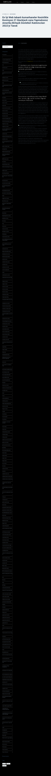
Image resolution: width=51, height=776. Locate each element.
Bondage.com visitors (5, 231)
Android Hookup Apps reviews (7, 121)
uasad (3, 727)
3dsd (3, 70)
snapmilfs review (5, 688)
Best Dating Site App (5, 173)
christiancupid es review (6, 323)
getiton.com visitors (5, 442)
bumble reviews (4, 259)
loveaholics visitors (5, 542)
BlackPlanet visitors (5, 218)
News (3, 582)
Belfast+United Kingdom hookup (7, 166)
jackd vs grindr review (5, 502)
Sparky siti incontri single (6, 693)
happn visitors (4, 460)
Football (3, 411)
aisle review (4, 105)
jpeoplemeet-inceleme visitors (7, 510)
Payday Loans (4, 612)
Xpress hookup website (6, 741)
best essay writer (5, 180)
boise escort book (5, 228)
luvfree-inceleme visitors (6, 557)
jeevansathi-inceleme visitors (6, 507)
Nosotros (27, 2)
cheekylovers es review (6, 303)
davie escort (4, 362)
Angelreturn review (5, 123)
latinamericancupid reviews (6, 517)
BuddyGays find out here (6, 254)
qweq (3, 649)
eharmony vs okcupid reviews (7, 387)
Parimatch (3, 607)
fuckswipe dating (5, 434)
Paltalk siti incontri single (6, 599)
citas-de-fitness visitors (6, 334)
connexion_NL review (5, 339)
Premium (8, 763)
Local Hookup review (5, 537)
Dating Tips (4, 352)
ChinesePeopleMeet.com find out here (7, 314)
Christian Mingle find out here (6, 321)
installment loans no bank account (7, 479)
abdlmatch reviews (5, 77)
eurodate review (4, 390)
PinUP (3, 625)
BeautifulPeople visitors (6, 164)
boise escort (4, 226)
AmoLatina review (5, 113)
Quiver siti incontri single (6, 647)
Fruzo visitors (4, 426)
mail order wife (4, 563)
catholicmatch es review (6, 275)
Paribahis (3, 604)
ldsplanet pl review (5, 520)
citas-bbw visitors (5, 326)
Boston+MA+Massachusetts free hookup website (7, 240)
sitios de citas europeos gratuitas (7, 684)
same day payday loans (5, 658)
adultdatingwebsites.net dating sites (7, 86)
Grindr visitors (4, 452)
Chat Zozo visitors (5, 291)
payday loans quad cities (6, 617)
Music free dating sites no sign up (7, 573)
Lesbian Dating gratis (5, 525)
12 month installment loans (6, 59)
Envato (4, 763)
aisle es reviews (4, 102)
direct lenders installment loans (7, 369)
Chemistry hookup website (6, 306)
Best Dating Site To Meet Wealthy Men (7, 176)
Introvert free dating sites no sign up (7, 493)
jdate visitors (4, 504)
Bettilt (3, 195)
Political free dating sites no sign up (7, 629)
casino (3, 272)
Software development (6, 691)
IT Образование (4, 499)
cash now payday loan (5, 269)
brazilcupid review (5, 248)
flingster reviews (5, 408)
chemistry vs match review (6, 308)
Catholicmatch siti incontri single (7, 277)
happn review (4, 458)
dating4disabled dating (5, 354)
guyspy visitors (4, 455)
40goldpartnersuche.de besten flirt (7, 73)
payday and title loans (5, 609)
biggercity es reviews (5, 198)
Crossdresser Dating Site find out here (7, 343)
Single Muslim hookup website (7, 679)
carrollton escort (4, 264)
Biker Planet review (5, 201)
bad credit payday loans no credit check (7, 142)
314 (3, 65)
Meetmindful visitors (5, 568)
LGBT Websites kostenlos (6, 532)
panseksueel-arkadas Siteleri (6, 601)
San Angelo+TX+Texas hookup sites (7, 662)
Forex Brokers (4, 414)
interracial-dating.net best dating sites (7, 488)
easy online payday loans (6, 380)
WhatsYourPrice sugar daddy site (7, 737)
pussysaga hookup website (6, 641)
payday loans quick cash (6, 620)
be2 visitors (4, 161)
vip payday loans (4, 732)
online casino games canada (6, 594)
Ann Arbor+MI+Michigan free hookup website (6, 130)
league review (4, 523)
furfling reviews (4, 437)
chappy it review (4, 283)
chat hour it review (5, 286)
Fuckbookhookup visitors (6, 431)
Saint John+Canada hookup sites (7, 654)
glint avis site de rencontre (6, 445)
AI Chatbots (4, 97)
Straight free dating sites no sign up (7, 702)
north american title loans (6, 587)
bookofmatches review (6, 236)
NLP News (3, 585)
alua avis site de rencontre (6, 108)
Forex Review (4, 419)
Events (3, 395)
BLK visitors (4, 221)
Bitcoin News (4, 213)
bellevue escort (4, 170)
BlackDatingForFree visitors (6, 215)
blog (3, 223)
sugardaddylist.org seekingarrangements (5, 709)
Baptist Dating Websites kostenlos (6, 155)
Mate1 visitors (4, 565)
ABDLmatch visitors (5, 80)
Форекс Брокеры (5, 749)
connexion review (5, 336)
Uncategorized (13, 14)
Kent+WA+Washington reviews (7, 512)
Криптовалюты (4, 744)
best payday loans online (6, 190)
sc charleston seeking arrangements (5, 666)
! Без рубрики (4, 54)
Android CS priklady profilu (6, 118)
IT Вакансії (4, 497)
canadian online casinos (6, 261)
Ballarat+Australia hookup (6, 151)
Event (3, 393)
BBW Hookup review (5, 159)
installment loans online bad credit (6, 483)
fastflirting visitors (5, 400)
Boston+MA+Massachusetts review (6, 245)
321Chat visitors (4, 67)
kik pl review (4, 515)
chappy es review (5, 281)
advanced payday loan (5, 90)
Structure (4, 765)
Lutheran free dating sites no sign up (7, 554)
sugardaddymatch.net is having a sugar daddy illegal (7, 714)
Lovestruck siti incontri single (6, 545)
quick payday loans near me (6, 644)
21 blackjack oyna (30, 61)
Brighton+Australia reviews (6, 251)
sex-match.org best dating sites (7, 676)
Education (3, 382)
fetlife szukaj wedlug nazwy (6, 403)
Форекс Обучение (5, 752)
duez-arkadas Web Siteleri (6, 374)
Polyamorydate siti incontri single (7, 632)
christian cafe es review (6, 318)
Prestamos (4, 636)
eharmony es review (5, 385)
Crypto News (4, 346)
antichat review (4, 133)
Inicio (17, 2)
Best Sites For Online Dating (6, 193)
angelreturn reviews (5, 126)
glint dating (4, 447)
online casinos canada (5, 596)
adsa (3, 82)
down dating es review (5, 372)
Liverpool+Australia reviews (6, 534)
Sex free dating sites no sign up (7, 674)
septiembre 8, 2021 (5, 14)
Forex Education (4, 416)
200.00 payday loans (5, 62)
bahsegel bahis (4, 149)
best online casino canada (6, 183)
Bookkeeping (4, 234)
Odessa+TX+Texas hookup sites (7, 590)
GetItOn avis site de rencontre (7, 439)
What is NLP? (4, 735)
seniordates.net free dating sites (7, 670)
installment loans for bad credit (7, 476)
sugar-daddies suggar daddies (7, 705)
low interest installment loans (6, 547)
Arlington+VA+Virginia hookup (7, 136)
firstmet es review (5, 406)
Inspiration (4, 471)
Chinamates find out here (6, 311)
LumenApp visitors (5, 550)
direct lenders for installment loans (6, 365)
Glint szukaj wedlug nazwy (6, 450)
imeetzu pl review (5, 468)
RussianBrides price (5, 652)
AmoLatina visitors (5, 116)
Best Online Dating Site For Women (6, 186)
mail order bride (4, 560)
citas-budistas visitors (5, 329)
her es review (4, 463)
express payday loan (5, 398)
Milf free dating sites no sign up (7, 570)
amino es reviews (5, 110)
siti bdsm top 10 (4, 682)
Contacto (33, 2)
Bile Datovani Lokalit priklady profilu (6, 204)
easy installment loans (5, 377)
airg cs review (4, 100)
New (3, 577)
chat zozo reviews (5, 289)
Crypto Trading (4, 349)
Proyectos (22, 2)
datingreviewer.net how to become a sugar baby (6, 358)
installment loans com (5, 473)
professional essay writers (6, 639)
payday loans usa (5, 622)
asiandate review (5, 139)
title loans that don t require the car (7, 723)
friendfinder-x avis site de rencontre (6, 422)
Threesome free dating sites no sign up (7, 718)
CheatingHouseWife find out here (7, 299)
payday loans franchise (5, 615)
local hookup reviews (5, 540)
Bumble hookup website (6, 256)
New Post (3, 579)
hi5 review (4, 466)
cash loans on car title (5, 267)
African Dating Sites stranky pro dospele (7, 93)
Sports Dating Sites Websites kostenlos (6, 697)
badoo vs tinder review (5, 146)
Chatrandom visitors (5, 294)
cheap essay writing (5, 297)
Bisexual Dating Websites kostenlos (6, 209)
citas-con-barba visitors (6, 331)
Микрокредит (4, 746)
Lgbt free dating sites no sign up (7, 528)
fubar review (4, 429)
